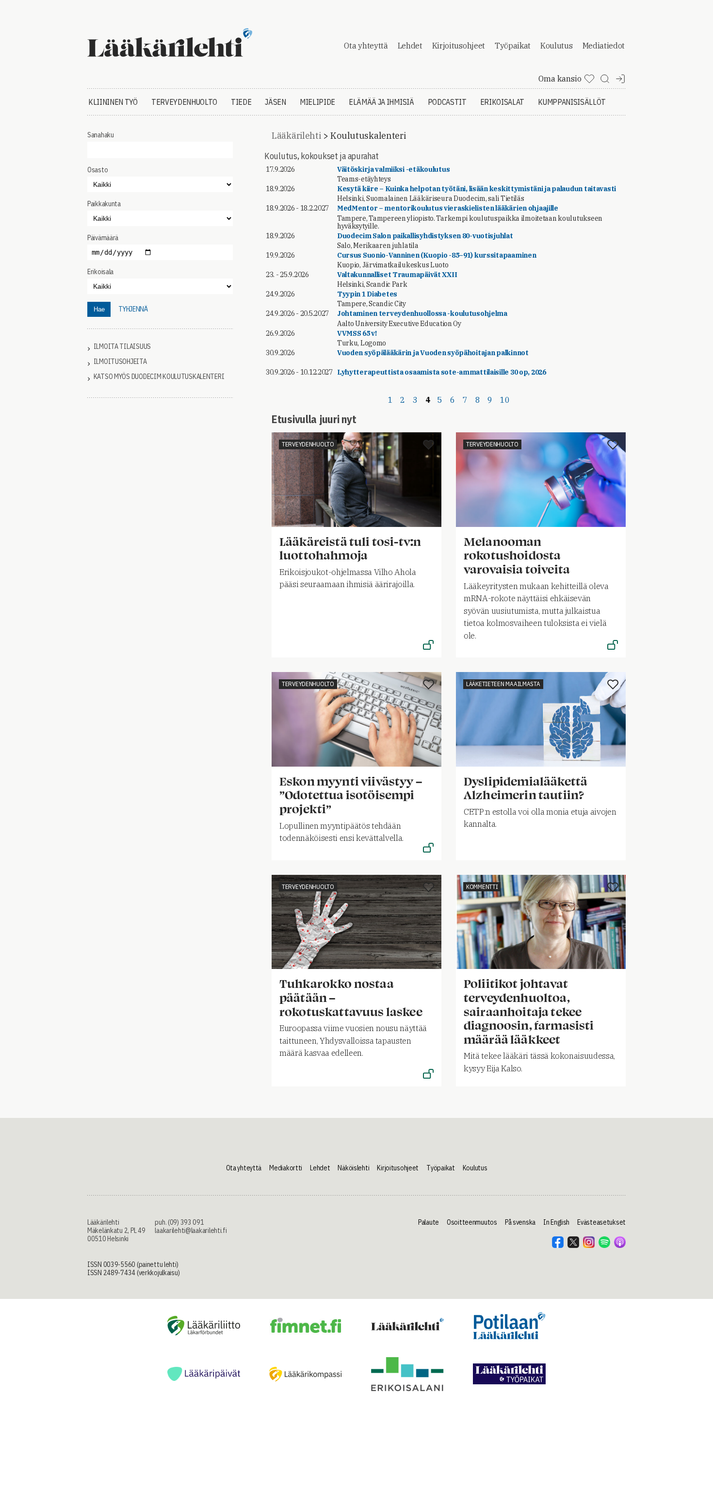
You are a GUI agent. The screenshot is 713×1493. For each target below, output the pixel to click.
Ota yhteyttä (366, 45)
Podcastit (447, 102)
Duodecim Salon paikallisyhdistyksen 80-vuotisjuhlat (425, 235)
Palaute (428, 1222)
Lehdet (410, 45)
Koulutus (556, 45)
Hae (99, 309)
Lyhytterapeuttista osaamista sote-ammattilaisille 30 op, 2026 (441, 372)
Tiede (241, 102)
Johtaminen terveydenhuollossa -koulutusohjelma (422, 313)
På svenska (520, 1222)
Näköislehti (353, 1168)
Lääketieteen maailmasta (503, 684)
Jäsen (275, 102)
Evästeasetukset (601, 1222)
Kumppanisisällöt (572, 102)
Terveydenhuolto (184, 102)
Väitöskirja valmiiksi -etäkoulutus (393, 169)
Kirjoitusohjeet (458, 45)
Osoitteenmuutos (472, 1222)
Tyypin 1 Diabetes (367, 294)
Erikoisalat (502, 102)
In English (556, 1222)
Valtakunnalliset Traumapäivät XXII (397, 274)
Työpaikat (513, 45)
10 (504, 400)
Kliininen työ (113, 102)
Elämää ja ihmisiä (381, 102)
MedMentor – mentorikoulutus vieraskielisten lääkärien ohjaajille (447, 208)
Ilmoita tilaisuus (122, 347)
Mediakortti (285, 1168)
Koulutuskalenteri (367, 135)
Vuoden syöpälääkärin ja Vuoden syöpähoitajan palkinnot (433, 352)
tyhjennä (133, 309)
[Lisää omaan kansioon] (428, 445)
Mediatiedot (604, 45)
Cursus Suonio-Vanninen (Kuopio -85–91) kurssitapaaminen (436, 255)
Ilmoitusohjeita (120, 362)
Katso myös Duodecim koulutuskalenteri (159, 377)
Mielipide (317, 102)
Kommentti (482, 887)
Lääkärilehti (296, 135)
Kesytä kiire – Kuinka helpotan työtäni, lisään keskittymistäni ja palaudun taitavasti (476, 188)
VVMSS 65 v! (357, 333)
